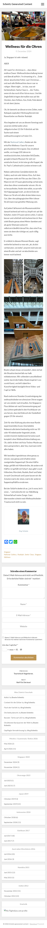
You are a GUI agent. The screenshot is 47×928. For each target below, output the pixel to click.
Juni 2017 (8, 841)
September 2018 (10, 822)
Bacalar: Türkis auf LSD (13, 718)
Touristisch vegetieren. (23, 672)
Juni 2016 (8, 859)
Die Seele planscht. (11, 712)
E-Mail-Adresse (23, 615)
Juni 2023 (8, 785)
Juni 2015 (8, 872)
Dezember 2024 (10, 762)
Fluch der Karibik (10, 707)
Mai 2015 (8, 877)
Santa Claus (29, 554)
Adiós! (6, 697)
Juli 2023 (7, 780)
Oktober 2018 (9, 817)
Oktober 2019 (9, 799)
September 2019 (10, 804)
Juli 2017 (7, 836)
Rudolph (21, 554)
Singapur (7, 552)
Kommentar (23, 585)
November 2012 (10, 891)
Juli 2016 (7, 854)
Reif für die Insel (24, 681)
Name (23, 604)
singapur (38, 554)
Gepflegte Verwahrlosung (14, 730)
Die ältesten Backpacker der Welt (17, 722)
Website (23, 626)
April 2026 (8, 749)
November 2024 (10, 767)
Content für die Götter (12, 702)
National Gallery (18, 142)
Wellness (7, 557)
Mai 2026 (8, 744)
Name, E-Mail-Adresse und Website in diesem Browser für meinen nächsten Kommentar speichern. (23, 638)
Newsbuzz (33, 924)
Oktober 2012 (9, 896)
